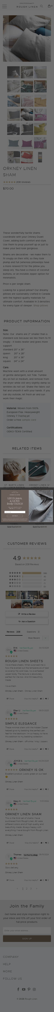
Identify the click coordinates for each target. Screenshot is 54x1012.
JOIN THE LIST (15, 515)
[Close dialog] (51, 491)
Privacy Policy (19, 520)
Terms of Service (24, 520)
